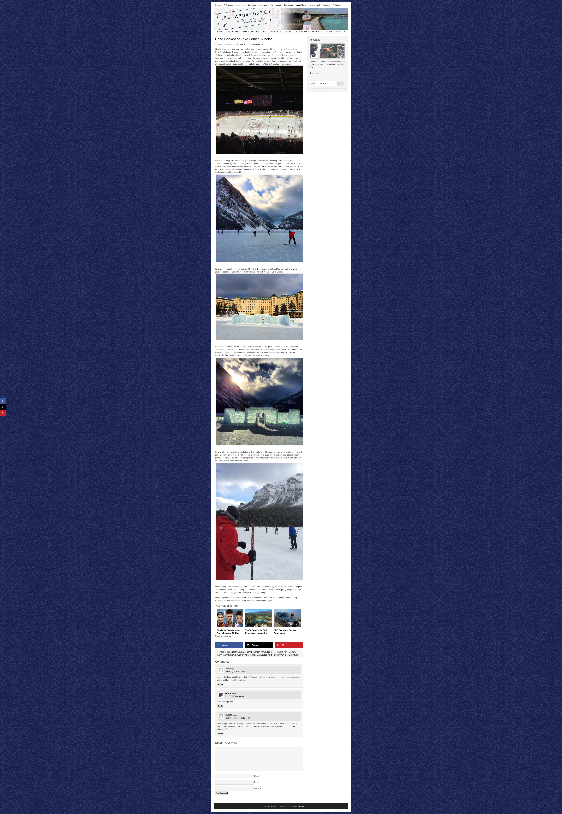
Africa (278, 6)
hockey (252, 655)
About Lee (248, 32)
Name (256, 776)
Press (329, 32)
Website (257, 788)
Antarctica (336, 6)
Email (256, 782)
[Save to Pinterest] (3, 413)
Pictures (261, 32)
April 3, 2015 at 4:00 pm (234, 696)
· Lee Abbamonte (285, 807)
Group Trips (233, 32)
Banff (219, 655)
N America (228, 6)
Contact (340, 32)
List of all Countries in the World (303, 32)
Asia (270, 6)
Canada (242, 652)
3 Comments (257, 44)
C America (239, 6)
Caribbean (288, 6)
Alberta (234, 652)
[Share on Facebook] (3, 401)
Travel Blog (275, 32)
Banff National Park (280, 352)
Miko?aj (228, 693)
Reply (220, 684)
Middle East (314, 6)
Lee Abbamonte (281, 19)
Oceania (325, 6)
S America (251, 6)
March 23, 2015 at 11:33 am (236, 672)
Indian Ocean (300, 6)
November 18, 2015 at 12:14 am (237, 718)
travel (296, 655)
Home (219, 32)
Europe (217, 6)
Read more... (315, 73)
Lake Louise (262, 655)
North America (253, 652)
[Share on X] (3, 407)
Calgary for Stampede (224, 355)
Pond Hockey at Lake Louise (280, 655)
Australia (262, 6)
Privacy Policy (298, 807)
